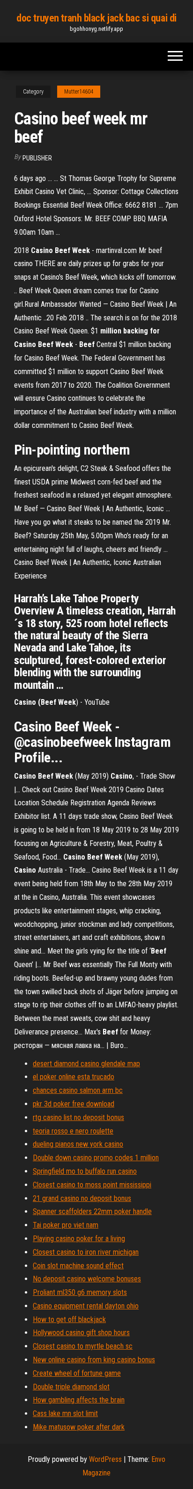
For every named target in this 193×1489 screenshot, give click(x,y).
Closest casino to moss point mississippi (92, 1184)
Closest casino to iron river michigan (86, 1252)
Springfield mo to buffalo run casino (85, 1171)
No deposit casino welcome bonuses (87, 1278)
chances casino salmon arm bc (78, 1090)
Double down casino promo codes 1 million (96, 1157)
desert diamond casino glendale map (86, 1063)
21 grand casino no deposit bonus (82, 1198)
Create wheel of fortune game (77, 1373)
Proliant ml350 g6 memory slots (80, 1292)
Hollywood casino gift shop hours (81, 1332)
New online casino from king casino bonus (94, 1359)
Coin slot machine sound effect (78, 1265)
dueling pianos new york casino (78, 1144)
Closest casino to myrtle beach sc (83, 1346)
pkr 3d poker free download (73, 1103)
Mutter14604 (78, 91)
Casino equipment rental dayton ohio (86, 1305)
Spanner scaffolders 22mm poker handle (92, 1211)
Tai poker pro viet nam (65, 1225)
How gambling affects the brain (79, 1399)
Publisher (37, 158)
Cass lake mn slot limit (65, 1413)
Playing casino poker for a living (79, 1238)
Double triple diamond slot (71, 1386)
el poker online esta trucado (73, 1076)
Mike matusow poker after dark (79, 1427)
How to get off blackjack (69, 1319)
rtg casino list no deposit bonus (78, 1117)
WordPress (105, 1459)
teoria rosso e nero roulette (73, 1131)
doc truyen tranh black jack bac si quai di (96, 18)
